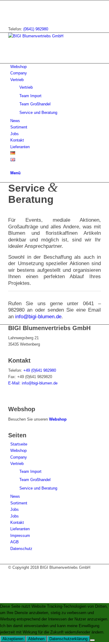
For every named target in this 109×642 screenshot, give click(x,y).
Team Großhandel (35, 479)
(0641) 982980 (35, 29)
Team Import (30, 471)
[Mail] (11, 10)
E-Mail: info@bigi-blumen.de (33, 383)
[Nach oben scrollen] (1, 599)
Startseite (18, 444)
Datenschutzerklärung (68, 639)
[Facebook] (11, 3)
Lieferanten (20, 529)
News (15, 496)
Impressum (20, 535)
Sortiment (18, 503)
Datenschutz (21, 548)
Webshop (58, 419)
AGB (14, 542)
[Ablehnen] (92, 640)
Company (18, 457)
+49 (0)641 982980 (39, 370)
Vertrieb (17, 463)
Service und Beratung (38, 488)
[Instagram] (11, 16)
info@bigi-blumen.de (38, 316)
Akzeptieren (12, 639)
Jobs (14, 509)
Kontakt (17, 522)
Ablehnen (36, 639)
